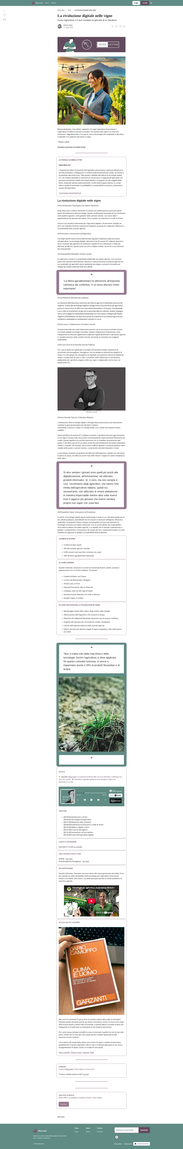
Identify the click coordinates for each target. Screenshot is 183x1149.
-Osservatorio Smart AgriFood (70, 193)
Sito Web (69, 859)
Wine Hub (72, 777)
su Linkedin (77, 847)
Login (136, 3)
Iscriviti (145, 3)
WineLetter (61, 10)
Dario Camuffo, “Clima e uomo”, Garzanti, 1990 (76, 1052)
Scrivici (64, 1104)
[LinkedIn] (116, 1137)
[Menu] (151, 2)
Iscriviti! (86, 1074)
